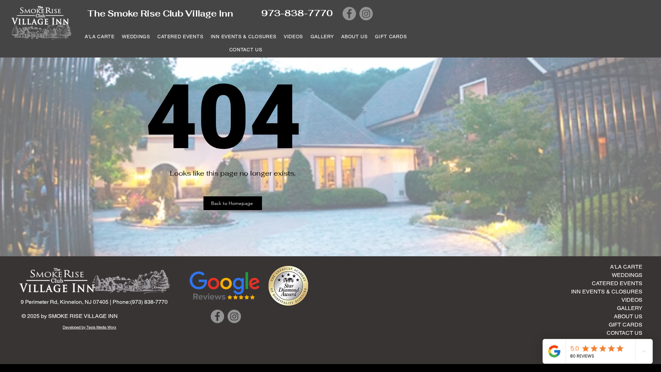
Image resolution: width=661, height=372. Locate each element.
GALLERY (629, 308)
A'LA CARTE (626, 267)
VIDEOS (631, 300)
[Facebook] (349, 13)
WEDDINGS (627, 275)
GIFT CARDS (625, 324)
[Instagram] (366, 13)
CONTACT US (624, 333)
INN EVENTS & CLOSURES (615, 291)
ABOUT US (628, 316)
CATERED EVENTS (617, 283)
